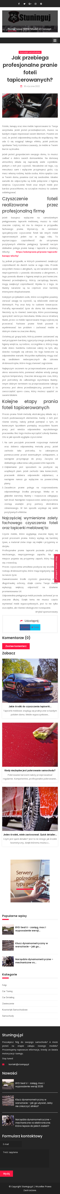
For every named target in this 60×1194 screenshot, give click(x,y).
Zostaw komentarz (16, 646)
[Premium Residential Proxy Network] (30, 881)
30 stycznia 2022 (32, 86)
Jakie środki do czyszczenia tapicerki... (30, 706)
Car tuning (7, 991)
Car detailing (8, 997)
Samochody (8, 1016)
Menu (55, 40)
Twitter (36, 627)
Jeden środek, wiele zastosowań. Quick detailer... (30, 834)
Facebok (26, 627)
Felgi (4, 985)
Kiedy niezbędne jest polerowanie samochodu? (30, 770)
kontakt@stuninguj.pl (19, 1064)
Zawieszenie (8, 1003)
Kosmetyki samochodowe (30, 52)
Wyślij (6, 1173)
